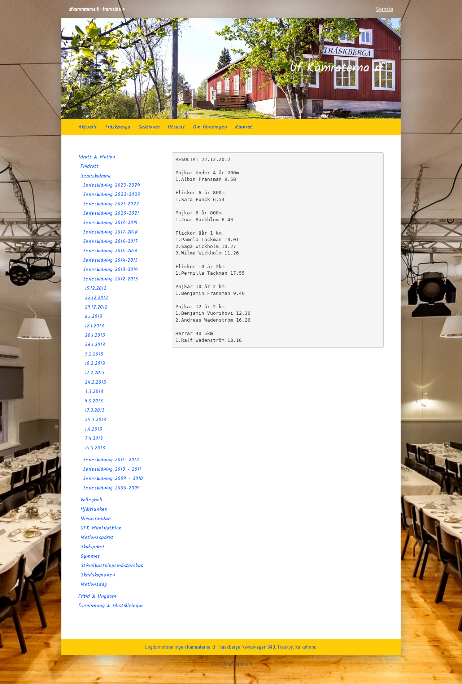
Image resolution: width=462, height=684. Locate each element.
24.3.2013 (95, 420)
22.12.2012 (96, 298)
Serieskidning (95, 176)
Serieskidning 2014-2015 (110, 260)
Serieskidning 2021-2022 (111, 204)
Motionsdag (93, 584)
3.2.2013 (94, 354)
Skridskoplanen (97, 575)
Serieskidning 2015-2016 (110, 251)
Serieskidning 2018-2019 (110, 223)
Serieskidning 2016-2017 (110, 241)
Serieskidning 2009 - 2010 (113, 479)
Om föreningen (210, 127)
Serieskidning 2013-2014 (110, 270)
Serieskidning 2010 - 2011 (112, 469)
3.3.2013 (94, 392)
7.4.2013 (94, 439)
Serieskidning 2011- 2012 (111, 460)
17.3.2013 (95, 410)
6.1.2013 (93, 317)
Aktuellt (87, 127)
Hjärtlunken (94, 509)
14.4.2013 (95, 448)
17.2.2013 (95, 373)
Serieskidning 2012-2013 (110, 279)
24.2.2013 (95, 382)
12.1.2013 (94, 326)
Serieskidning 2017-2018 (110, 232)
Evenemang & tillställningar (110, 606)
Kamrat (243, 127)
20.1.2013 (95, 335)
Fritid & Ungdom (97, 596)
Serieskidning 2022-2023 (111, 195)
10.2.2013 (95, 363)
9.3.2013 (94, 401)
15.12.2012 (95, 288)
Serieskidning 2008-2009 (111, 488)
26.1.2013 (95, 345)
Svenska (384, 9)
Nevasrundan (95, 519)
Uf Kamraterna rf (336, 68)
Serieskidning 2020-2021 (111, 213)
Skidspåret (92, 547)
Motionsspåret (96, 537)
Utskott (176, 127)
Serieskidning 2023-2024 (111, 185)
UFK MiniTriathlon (101, 528)
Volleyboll (91, 500)
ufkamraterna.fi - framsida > (97, 9)
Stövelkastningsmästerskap (112, 566)
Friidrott (89, 166)
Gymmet (90, 556)
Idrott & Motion (96, 157)
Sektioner (149, 127)
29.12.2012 (96, 307)
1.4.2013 (93, 429)
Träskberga (117, 127)
